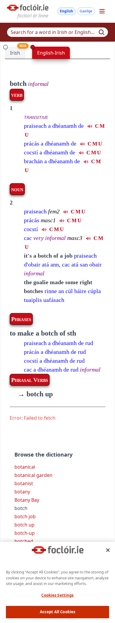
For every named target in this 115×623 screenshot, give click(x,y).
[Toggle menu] (102, 11)
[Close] (107, 550)
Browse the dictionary (43, 454)
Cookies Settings (57, 595)
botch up (35, 394)
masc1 (48, 220)
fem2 (54, 211)
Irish (15, 53)
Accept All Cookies (57, 611)
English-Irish (51, 53)
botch (18, 83)
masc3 (74, 238)
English (66, 11)
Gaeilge (86, 11)
